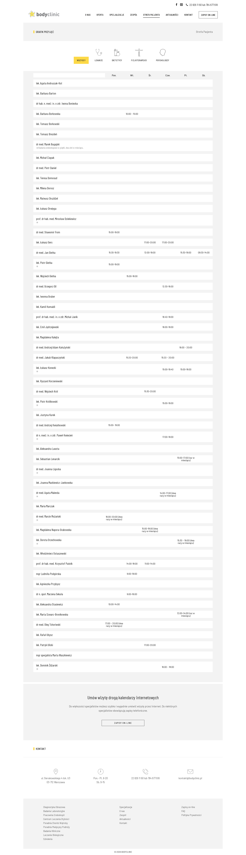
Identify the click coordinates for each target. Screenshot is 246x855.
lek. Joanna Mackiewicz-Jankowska (54, 482)
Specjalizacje (116, 14)
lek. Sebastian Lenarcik (48, 459)
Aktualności (172, 14)
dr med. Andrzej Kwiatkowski (50, 425)
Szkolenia (47, 839)
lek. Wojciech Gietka (46, 276)
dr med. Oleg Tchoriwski (48, 624)
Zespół (133, 14)
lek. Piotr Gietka (44, 262)
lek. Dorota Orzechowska (48, 540)
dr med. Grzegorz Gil (46, 286)
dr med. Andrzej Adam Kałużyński (53, 347)
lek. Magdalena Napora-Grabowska (53, 529)
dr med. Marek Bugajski (48, 144)
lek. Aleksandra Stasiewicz (49, 604)
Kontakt (188, 14)
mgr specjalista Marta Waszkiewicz (54, 655)
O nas (88, 14)
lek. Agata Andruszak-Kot (49, 83)
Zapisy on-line (208, 14)
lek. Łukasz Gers (44, 242)
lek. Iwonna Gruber (45, 296)
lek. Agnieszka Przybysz (48, 584)
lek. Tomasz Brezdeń (46, 134)
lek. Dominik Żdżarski (47, 665)
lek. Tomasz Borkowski (47, 124)
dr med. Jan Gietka (45, 252)
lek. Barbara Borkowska (48, 113)
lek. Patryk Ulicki (44, 645)
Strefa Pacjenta (151, 14)
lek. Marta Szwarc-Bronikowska (52, 614)
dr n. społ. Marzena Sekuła (49, 594)
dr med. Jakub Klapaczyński (50, 357)
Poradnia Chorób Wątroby (55, 823)
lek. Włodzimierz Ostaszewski (51, 553)
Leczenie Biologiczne (53, 835)
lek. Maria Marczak (45, 506)
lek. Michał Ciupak (45, 157)
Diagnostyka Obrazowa (54, 807)
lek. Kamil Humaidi (45, 306)
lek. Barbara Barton (46, 93)
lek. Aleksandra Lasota (47, 448)
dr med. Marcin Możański (48, 516)
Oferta (100, 14)
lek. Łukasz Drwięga (46, 208)
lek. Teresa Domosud (46, 178)
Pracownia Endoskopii (53, 815)
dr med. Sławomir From (48, 232)
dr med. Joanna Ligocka (48, 469)
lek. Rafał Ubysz (44, 635)
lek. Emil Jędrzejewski (47, 327)
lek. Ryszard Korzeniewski (49, 381)
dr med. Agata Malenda (47, 492)
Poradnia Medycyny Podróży (56, 827)
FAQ (183, 811)
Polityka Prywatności (191, 815)
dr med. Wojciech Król (47, 391)
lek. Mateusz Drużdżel (47, 198)
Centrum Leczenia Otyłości (56, 819)
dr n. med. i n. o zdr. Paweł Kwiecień (54, 435)
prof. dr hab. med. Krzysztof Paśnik (54, 563)
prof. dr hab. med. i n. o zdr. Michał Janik (57, 317)
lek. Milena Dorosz (45, 188)
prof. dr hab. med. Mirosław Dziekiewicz (56, 218)
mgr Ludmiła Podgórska (48, 574)
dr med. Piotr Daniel (46, 168)
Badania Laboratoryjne (54, 811)
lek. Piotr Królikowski (47, 401)
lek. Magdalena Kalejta (47, 337)
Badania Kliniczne (51, 831)
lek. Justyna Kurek (45, 415)
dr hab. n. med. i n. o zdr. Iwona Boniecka (57, 103)
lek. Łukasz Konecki (46, 367)
